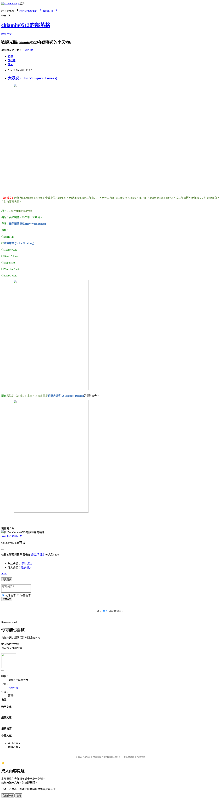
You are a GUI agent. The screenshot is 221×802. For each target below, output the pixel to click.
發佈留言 (7, 599)
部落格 (12, 60)
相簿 (10, 56)
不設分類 (28, 50)
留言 (42, 554)
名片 (10, 64)
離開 (19, 795)
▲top (4, 573)
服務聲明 (141, 757)
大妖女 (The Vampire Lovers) (32, 78)
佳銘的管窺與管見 (11, 536)
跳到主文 (6, 34)
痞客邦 (35, 554)
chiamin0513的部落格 (25, 25)
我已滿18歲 (8, 795)
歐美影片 (26, 567)
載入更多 (7, 579)
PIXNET (86, 757)
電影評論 (26, 563)
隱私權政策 (128, 757)
